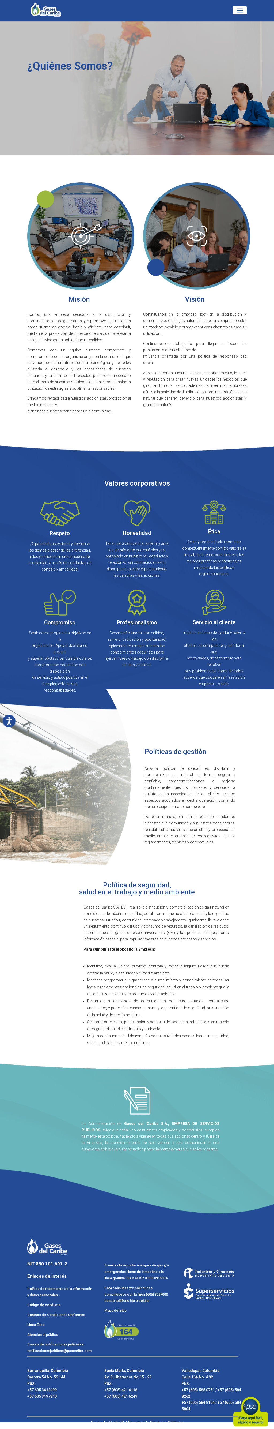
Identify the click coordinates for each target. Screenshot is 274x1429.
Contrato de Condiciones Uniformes (56, 1315)
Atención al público (42, 1335)
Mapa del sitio (115, 1310)
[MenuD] (240, 10)
